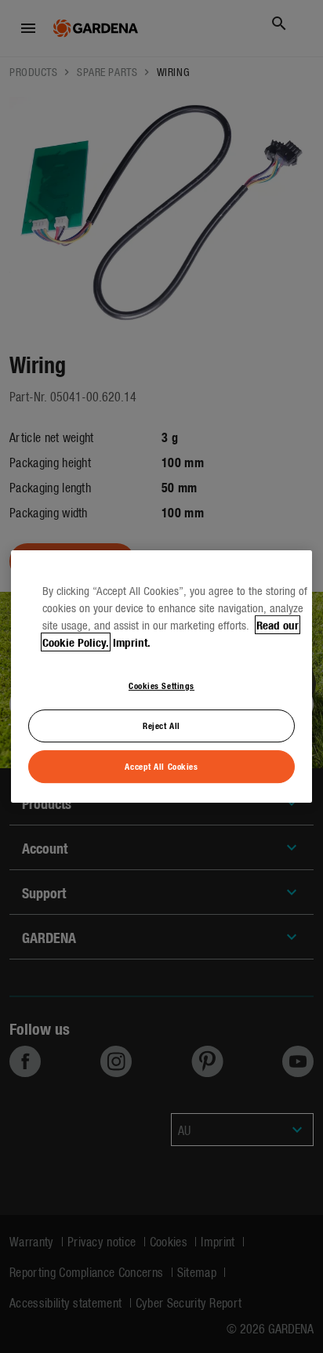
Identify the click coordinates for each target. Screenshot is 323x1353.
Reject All (161, 725)
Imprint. (132, 642)
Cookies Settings (161, 685)
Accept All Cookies (161, 766)
